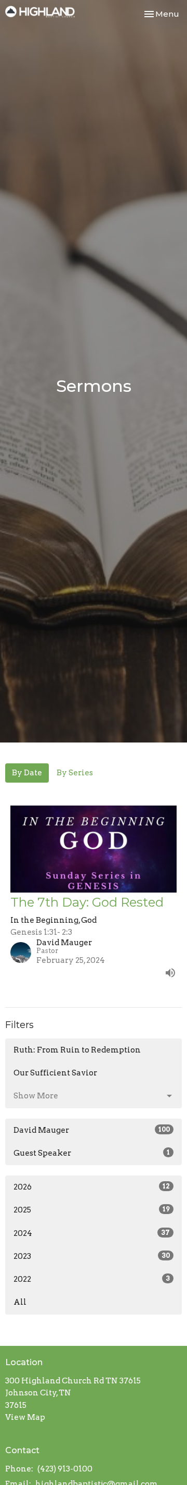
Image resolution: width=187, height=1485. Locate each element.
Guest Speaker (92, 1153)
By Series (75, 772)
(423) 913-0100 (64, 1469)
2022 (92, 1279)
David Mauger (92, 1130)
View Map (25, 1417)
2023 (92, 1256)
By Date (27, 772)
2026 (92, 1187)
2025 (92, 1210)
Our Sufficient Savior (55, 1073)
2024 (92, 1233)
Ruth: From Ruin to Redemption (77, 1050)
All (20, 1302)
